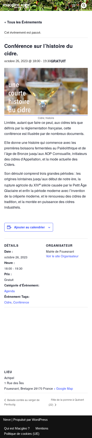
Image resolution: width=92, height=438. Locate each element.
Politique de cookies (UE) (21, 433)
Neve (7, 419)
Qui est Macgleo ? (17, 428)
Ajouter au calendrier (29, 227)
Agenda (9, 291)
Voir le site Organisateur (62, 256)
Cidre (8, 302)
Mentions (42, 428)
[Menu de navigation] (74, 5)
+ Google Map (63, 388)
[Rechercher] (84, 5)
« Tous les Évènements (23, 22)
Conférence (21, 302)
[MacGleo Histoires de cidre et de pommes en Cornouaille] (16, 5)
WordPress (40, 419)
